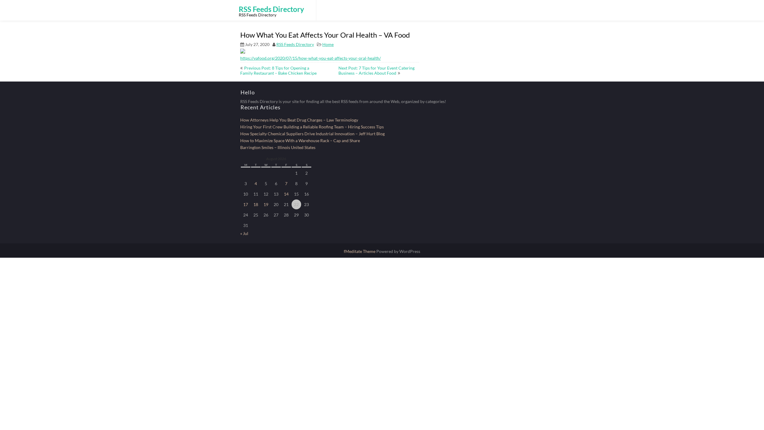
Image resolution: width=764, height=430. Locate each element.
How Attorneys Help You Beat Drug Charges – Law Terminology (299, 119)
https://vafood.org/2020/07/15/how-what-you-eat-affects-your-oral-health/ (310, 58)
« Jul (244, 233)
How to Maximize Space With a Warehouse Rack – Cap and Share (300, 140)
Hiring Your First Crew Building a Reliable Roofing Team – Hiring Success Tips (312, 126)
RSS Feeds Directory (295, 44)
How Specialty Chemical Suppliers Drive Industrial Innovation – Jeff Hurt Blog (312, 133)
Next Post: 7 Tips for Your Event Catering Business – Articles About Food (376, 70)
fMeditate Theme (360, 251)
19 (266, 204)
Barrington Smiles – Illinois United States (277, 147)
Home (328, 44)
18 (255, 204)
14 (286, 193)
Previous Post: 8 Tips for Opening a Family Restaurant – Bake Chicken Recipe (278, 70)
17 (245, 204)
